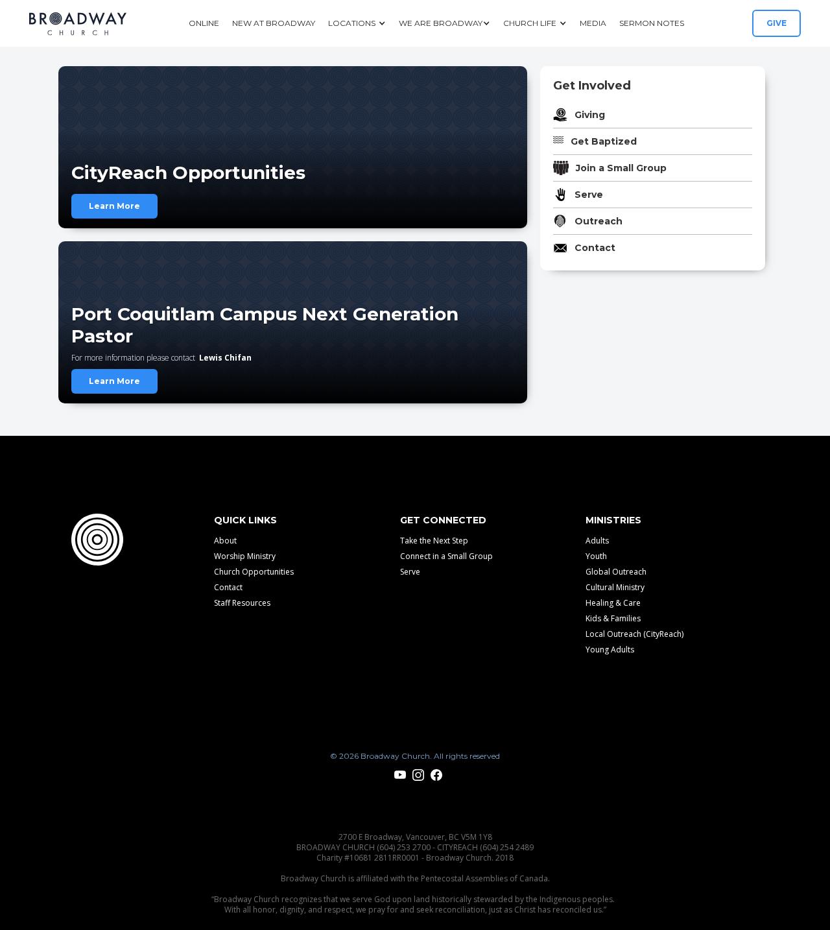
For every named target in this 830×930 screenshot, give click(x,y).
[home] (77, 24)
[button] (357, 23)
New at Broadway (273, 23)
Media (593, 23)
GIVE (776, 23)
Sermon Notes (651, 23)
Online (204, 23)
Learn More (114, 206)
